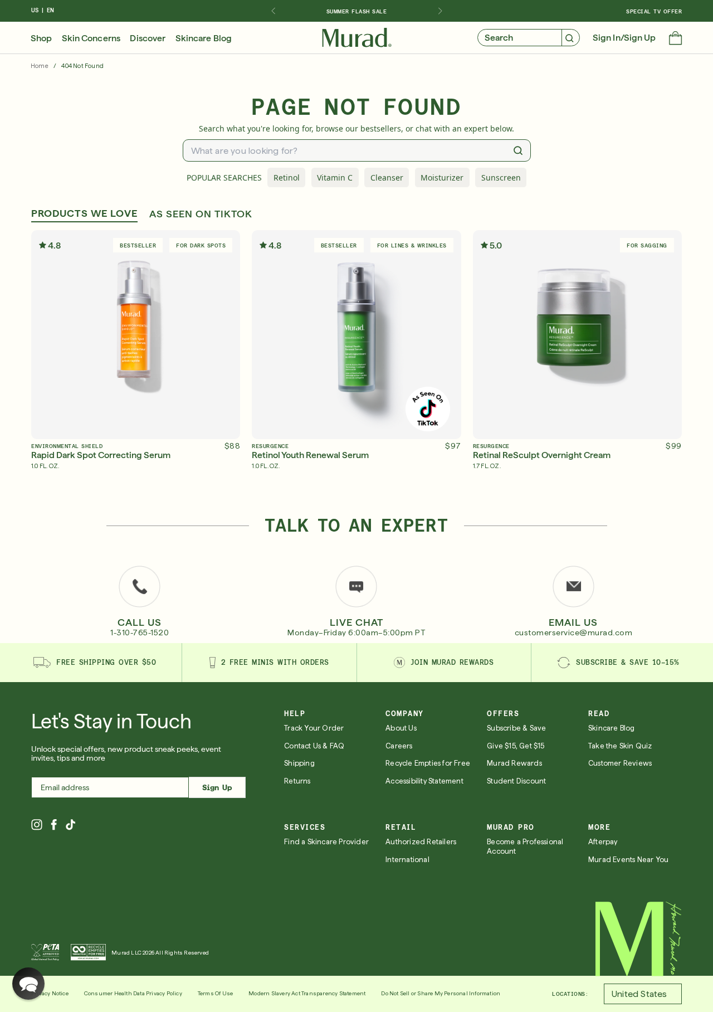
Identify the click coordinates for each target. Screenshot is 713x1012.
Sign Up (217, 787)
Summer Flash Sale (356, 11)
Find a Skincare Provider (326, 842)
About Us (401, 728)
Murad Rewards (514, 763)
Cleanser (386, 177)
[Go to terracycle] (88, 952)
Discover (147, 38)
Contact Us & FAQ (314, 746)
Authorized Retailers (420, 842)
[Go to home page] (638, 939)
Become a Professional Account (525, 846)
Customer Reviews (620, 763)
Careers (398, 746)
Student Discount (516, 781)
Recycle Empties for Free (427, 763)
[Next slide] (440, 11)
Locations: (570, 993)
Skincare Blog (203, 38)
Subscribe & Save (516, 728)
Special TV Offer (654, 11)
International (407, 859)
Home (39, 66)
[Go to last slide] (273, 11)
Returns (297, 781)
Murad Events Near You (628, 859)
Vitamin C (335, 177)
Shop (41, 38)
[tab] (84, 214)
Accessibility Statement (424, 781)
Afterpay (603, 842)
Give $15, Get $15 (515, 746)
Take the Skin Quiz (620, 746)
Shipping (299, 763)
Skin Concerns (91, 38)
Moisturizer (442, 177)
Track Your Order (314, 728)
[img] (357, 38)
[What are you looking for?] (518, 150)
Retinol (287, 177)
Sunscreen (501, 177)
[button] (675, 39)
